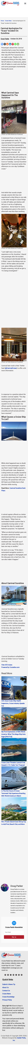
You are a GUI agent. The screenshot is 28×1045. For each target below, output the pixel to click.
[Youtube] (13, 975)
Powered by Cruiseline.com (10, 667)
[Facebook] (2, 44)
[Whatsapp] (15, 44)
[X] (5, 44)
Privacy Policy (7, 1000)
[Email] (18, 44)
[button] (25, 3)
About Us (5, 987)
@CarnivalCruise (10, 368)
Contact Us (6, 991)
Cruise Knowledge (8, 997)
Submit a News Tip (8, 984)
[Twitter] (8, 975)
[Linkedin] (10, 44)
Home (2, 20)
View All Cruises (6, 665)
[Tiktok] (16, 975)
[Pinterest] (13, 44)
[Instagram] (11, 975)
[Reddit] (7, 44)
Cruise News (8, 20)
